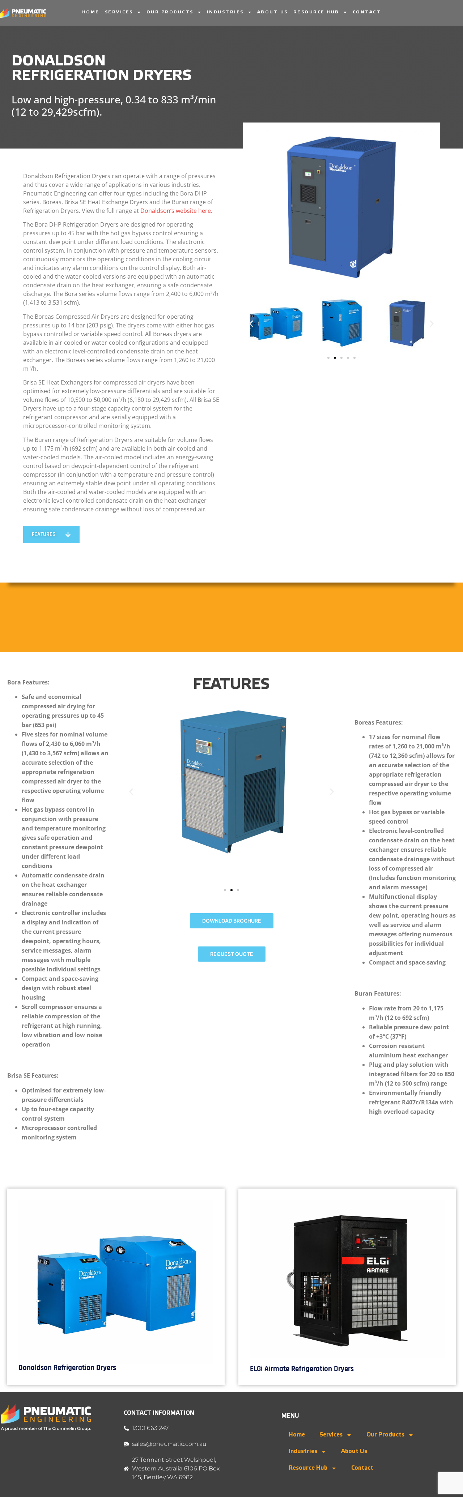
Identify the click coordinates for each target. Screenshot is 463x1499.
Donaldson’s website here (175, 211)
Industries (225, 12)
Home (90, 12)
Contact (367, 12)
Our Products (170, 12)
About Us (272, 12)
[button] (251, 323)
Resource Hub (316, 12)
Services (119, 12)
